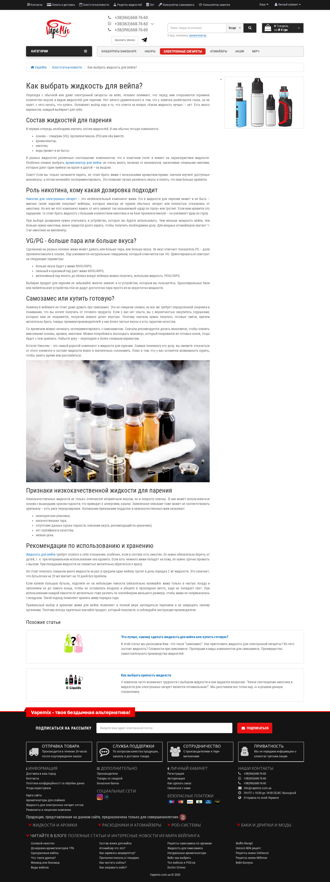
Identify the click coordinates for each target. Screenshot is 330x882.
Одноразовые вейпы (45, 853)
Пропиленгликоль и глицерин (119, 858)
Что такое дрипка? (43, 858)
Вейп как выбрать (179, 858)
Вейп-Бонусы (244, 862)
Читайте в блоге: (48, 835)
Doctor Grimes (176, 867)
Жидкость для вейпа (41, 554)
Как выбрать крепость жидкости (146, 675)
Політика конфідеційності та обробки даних (55, 783)
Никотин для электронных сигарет (51, 199)
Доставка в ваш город (41, 773)
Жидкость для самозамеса (185, 848)
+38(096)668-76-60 (131, 29)
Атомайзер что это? (112, 848)
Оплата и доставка (63, 5)
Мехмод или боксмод (45, 862)
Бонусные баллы (108, 783)
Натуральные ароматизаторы (186, 853)
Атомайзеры (218, 51)
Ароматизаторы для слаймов (45, 800)
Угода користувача (38, 788)
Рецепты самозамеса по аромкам (189, 843)
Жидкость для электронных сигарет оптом (54, 805)
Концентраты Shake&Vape (118, 51)
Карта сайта (34, 795)
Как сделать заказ (179, 783)
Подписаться (257, 728)
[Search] (250, 28)
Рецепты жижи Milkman (251, 858)
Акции (239, 51)
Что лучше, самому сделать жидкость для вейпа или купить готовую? (174, 637)
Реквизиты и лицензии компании (48, 810)
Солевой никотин (43, 843)
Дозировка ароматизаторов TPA (52, 848)
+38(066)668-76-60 (131, 17)
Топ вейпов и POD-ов (181, 862)
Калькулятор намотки (216, 5)
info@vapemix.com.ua (257, 788)
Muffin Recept (244, 843)
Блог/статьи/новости (96, 5)
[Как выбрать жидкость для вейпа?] (264, 103)
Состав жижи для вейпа (115, 843)
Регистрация (175, 773)
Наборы (150, 51)
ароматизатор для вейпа (83, 163)
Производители (107, 773)
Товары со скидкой (109, 778)
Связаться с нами (179, 788)
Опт (151, 5)
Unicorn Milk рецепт (248, 848)
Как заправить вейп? (113, 867)
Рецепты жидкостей (129, 5)
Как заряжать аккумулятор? (117, 853)
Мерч (255, 51)
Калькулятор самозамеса (178, 5)
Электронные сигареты (183, 51)
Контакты (36, 5)
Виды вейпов (40, 867)
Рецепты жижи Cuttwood (252, 853)
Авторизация (176, 778)
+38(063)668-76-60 (131, 23)
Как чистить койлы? (112, 862)
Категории (39, 51)
